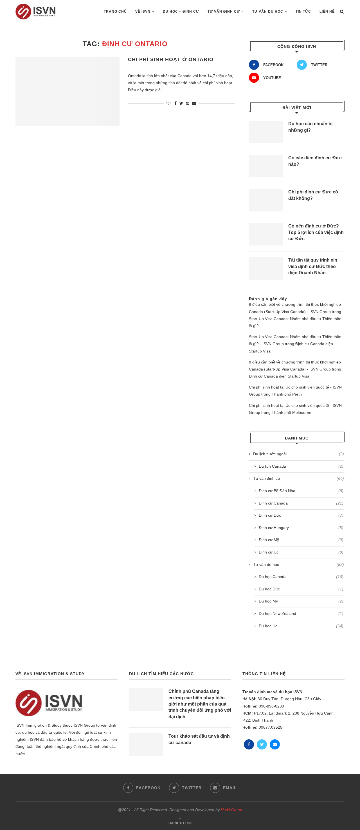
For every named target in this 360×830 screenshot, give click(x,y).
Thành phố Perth (287, 394)
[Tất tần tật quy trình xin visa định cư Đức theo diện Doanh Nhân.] (266, 268)
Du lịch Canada (301, 466)
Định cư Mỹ (301, 539)
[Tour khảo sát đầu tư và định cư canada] (146, 744)
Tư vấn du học (267, 12)
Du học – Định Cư (181, 12)
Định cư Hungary (301, 527)
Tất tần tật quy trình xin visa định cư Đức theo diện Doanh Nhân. (312, 266)
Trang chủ (115, 12)
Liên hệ (327, 12)
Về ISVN (142, 12)
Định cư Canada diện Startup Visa (279, 376)
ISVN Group (231, 809)
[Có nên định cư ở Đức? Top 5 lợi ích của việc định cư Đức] (266, 234)
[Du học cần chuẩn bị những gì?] (266, 132)
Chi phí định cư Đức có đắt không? (313, 194)
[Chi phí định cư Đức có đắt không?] (266, 200)
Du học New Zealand (301, 613)
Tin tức (303, 12)
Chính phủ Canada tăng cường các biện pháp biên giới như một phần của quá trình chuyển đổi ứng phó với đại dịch (199, 704)
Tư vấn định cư (224, 12)
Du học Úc (301, 626)
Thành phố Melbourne (291, 412)
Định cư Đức (301, 515)
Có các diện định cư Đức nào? (315, 160)
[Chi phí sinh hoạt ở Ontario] (67, 91)
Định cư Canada (301, 503)
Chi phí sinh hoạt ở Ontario (170, 59)
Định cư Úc (301, 552)
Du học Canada (301, 576)
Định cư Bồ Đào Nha (301, 490)
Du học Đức (301, 589)
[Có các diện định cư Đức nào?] (266, 166)
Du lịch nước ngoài (298, 454)
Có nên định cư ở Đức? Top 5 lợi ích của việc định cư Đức (316, 232)
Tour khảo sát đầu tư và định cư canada (199, 739)
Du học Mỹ (301, 601)
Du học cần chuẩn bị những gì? (310, 126)
